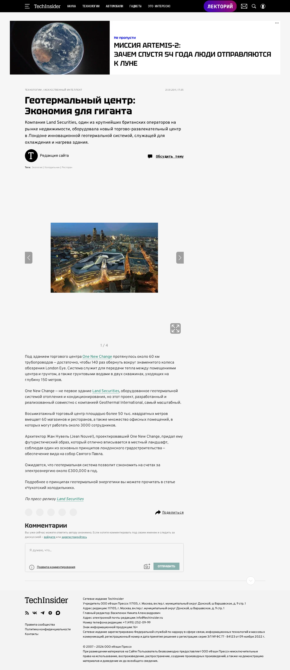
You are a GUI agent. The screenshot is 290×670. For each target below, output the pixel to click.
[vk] (35, 613)
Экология (37, 167)
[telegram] (42, 613)
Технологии (33, 90)
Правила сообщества (40, 625)
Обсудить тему (170, 156)
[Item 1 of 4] (104, 257)
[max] (58, 613)
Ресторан (67, 167)
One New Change (97, 356)
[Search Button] (254, 6)
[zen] (50, 613)
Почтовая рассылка (244, 6)
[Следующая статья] (145, 580)
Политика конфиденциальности (48, 629)
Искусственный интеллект (63, 90)
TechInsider (47, 6)
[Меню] (27, 6)
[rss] (27, 613)
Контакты (31, 634)
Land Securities (105, 391)
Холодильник (52, 167)
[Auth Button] (263, 6)
